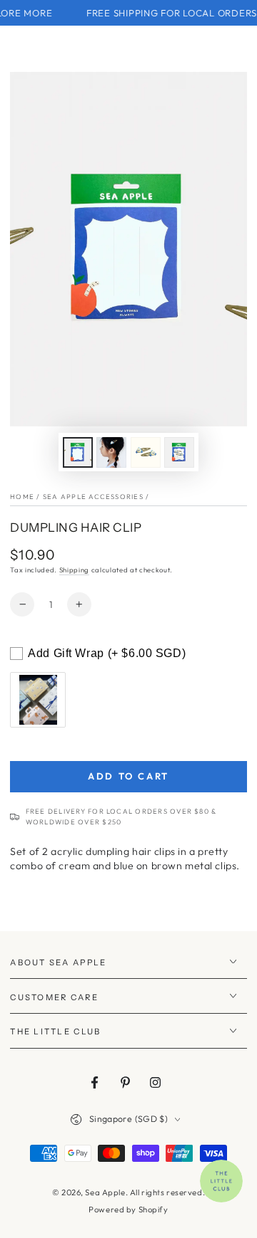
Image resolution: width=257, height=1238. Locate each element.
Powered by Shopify (128, 1210)
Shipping (74, 569)
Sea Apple (105, 1192)
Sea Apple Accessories (93, 496)
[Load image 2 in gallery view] (111, 452)
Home (22, 496)
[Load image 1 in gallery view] (78, 452)
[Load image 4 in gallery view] (179, 452)
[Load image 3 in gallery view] (146, 452)
